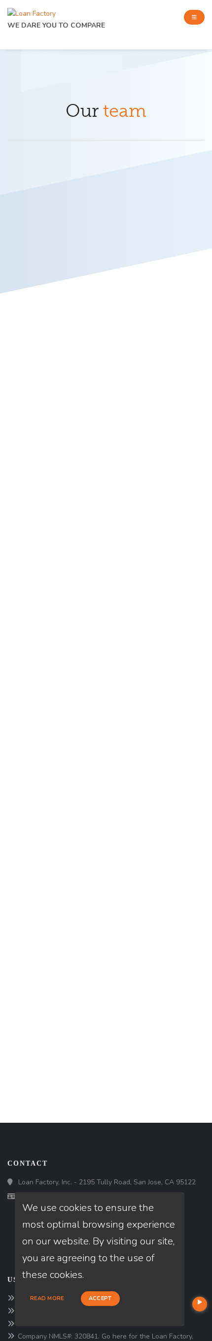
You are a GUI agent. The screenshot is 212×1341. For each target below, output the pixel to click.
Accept (100, 1298)
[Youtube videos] (199, 1304)
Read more (47, 1298)
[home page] (31, 11)
